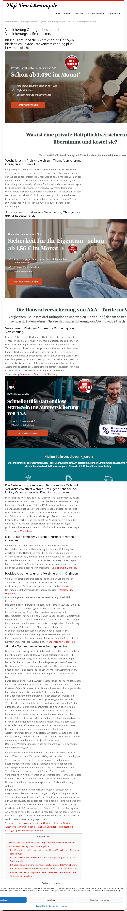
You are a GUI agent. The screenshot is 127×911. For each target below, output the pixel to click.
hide (48, 836)
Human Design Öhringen (31, 830)
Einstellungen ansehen (99, 900)
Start (7, 22)
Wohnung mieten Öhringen (38, 823)
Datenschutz (53, 906)
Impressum (63, 906)
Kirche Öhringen (64, 823)
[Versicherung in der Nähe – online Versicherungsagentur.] (33, 6)
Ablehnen (51, 900)
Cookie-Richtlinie (42, 906)
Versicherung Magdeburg (18, 531)
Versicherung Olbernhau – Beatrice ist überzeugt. (31, 374)
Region (67, 13)
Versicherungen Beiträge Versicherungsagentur (28, 22)
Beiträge (79, 13)
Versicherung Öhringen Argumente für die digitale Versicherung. (44, 864)
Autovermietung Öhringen (19, 826)
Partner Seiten (95, 13)
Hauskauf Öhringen (46, 826)
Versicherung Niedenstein (61, 641)
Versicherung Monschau (64, 567)
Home (58, 13)
